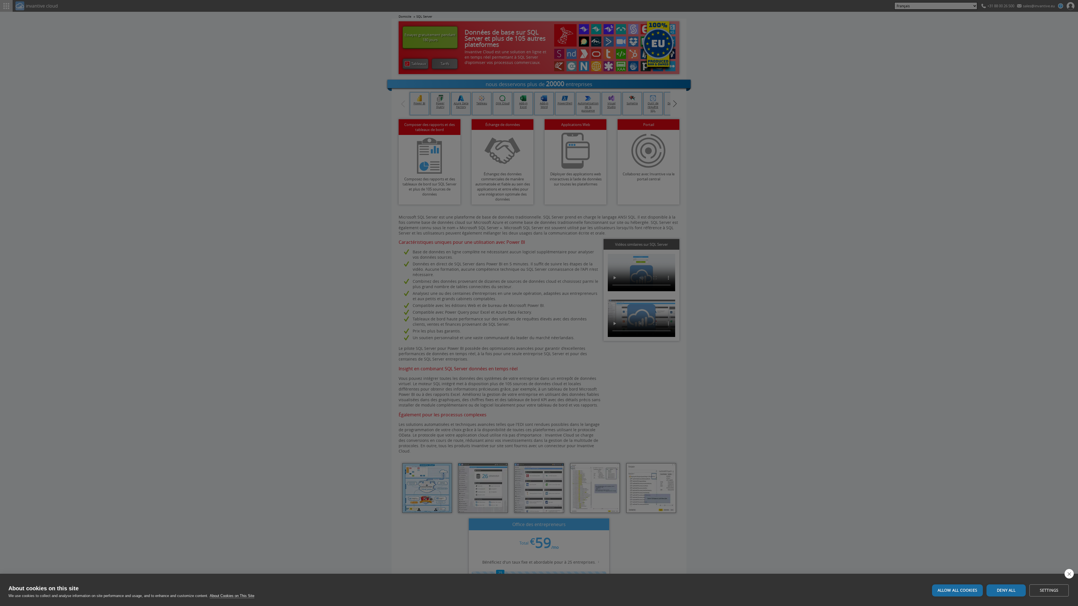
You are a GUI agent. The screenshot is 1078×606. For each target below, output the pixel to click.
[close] (1069, 574)
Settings (1049, 590)
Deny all (1006, 590)
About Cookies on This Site (232, 596)
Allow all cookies (957, 590)
